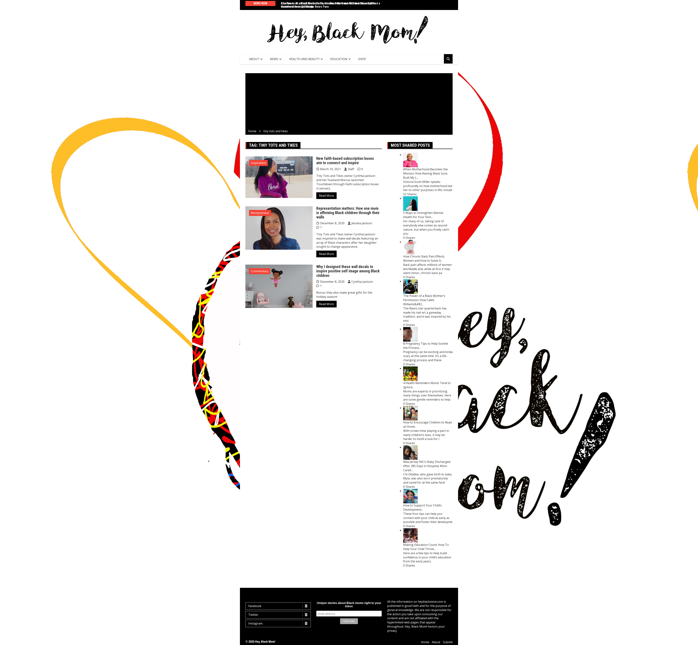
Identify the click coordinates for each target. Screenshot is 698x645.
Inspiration (258, 163)
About (254, 59)
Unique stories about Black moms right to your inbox (349, 604)
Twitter (253, 615)
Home (425, 642)
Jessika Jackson (361, 223)
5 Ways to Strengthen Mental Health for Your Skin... (423, 215)
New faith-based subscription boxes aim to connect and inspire (345, 160)
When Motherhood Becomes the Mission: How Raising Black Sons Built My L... (425, 173)
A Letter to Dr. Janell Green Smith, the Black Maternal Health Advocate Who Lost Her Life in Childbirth (328, 5)
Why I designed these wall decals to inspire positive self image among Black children (348, 271)
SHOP (362, 59)
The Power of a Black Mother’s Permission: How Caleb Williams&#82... (424, 300)
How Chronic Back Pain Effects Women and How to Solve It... (423, 258)
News (274, 59)
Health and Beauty (304, 59)
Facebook (254, 606)
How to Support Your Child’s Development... (422, 507)
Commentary (259, 271)
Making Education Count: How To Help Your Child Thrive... (426, 547)
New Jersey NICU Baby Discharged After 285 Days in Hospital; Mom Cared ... (426, 466)
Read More (326, 196)
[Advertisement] (349, 101)
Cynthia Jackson (362, 282)
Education (338, 59)
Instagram (255, 623)
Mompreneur (260, 213)
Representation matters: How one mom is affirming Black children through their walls (348, 212)
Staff (351, 169)
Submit (448, 642)
